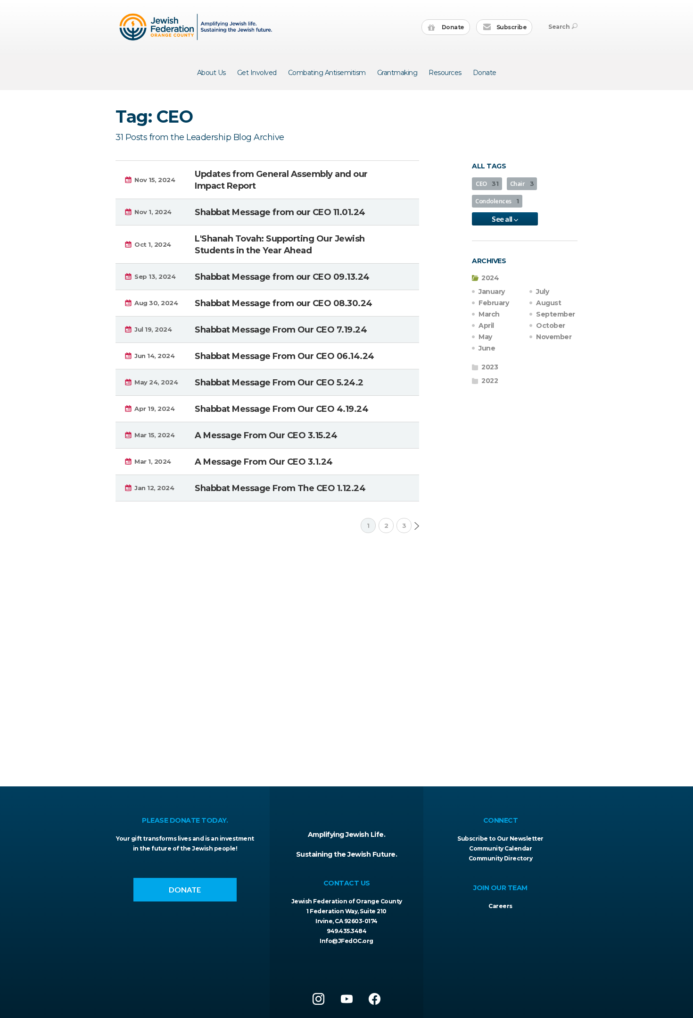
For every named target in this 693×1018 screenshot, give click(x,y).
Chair (522, 183)
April (486, 325)
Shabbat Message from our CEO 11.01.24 (280, 212)
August (548, 303)
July (542, 291)
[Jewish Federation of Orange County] (197, 26)
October (550, 325)
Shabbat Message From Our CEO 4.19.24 (281, 409)
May (485, 337)
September (555, 314)
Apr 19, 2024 (154, 408)
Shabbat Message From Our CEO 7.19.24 (281, 330)
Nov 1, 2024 (153, 212)
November (553, 337)
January (491, 291)
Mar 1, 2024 (152, 461)
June (486, 348)
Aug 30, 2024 (156, 303)
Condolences (497, 201)
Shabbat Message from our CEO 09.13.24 (282, 277)
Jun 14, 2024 (154, 355)
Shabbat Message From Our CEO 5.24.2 (279, 382)
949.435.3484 (346, 931)
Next (416, 526)
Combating (327, 72)
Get (257, 72)
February (493, 303)
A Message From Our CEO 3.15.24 (266, 435)
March (489, 314)
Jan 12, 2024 (154, 488)
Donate (452, 27)
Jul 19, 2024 (153, 329)
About (211, 72)
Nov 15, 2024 (154, 180)
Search (558, 26)
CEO (487, 183)
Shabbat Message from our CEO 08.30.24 (283, 303)
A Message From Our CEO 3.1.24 (264, 462)
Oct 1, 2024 (152, 244)
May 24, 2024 (156, 382)
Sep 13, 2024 (154, 276)
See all (502, 218)
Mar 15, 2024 (154, 435)
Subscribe (511, 27)
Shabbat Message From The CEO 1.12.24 (280, 488)
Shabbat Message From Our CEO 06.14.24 (284, 356)
